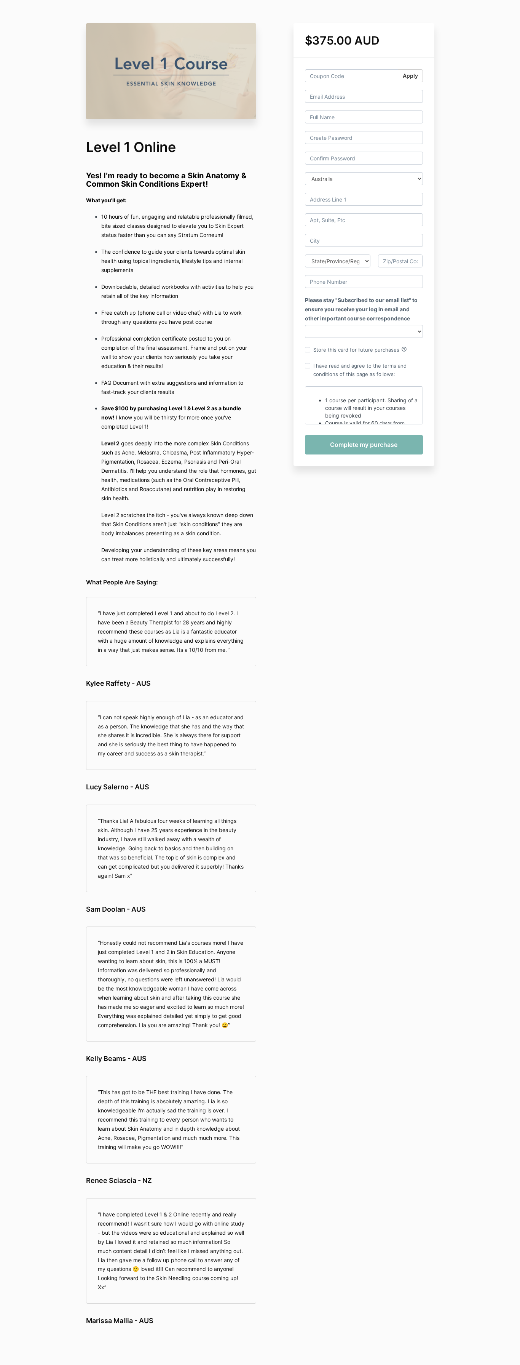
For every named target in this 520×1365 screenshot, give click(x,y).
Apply (410, 75)
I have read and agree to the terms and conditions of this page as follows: (360, 370)
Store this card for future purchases (360, 349)
